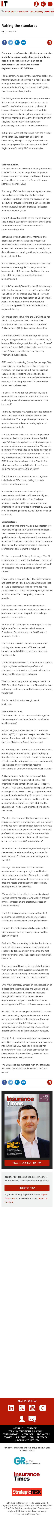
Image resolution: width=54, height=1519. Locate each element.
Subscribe (21, 1437)
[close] (52, 36)
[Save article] (49, 42)
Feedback (42, 1437)
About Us (18, 1428)
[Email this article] (23, 42)
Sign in (14, 36)
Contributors (10, 1434)
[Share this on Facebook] (4, 42)
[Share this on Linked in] (17, 42)
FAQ (32, 1437)
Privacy (38, 1431)
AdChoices (42, 1434)
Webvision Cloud (33, 1514)
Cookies (8, 1437)
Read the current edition (27, 1162)
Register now (27, 1188)
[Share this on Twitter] (10, 42)
